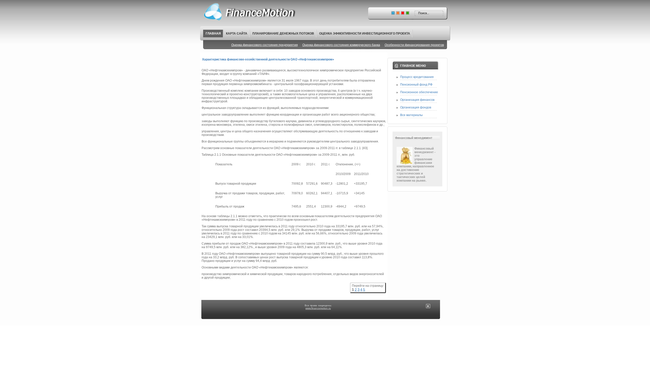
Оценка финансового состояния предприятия (264, 45)
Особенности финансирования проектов (414, 45)
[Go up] (428, 307)
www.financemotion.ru (318, 308)
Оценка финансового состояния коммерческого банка (341, 45)
